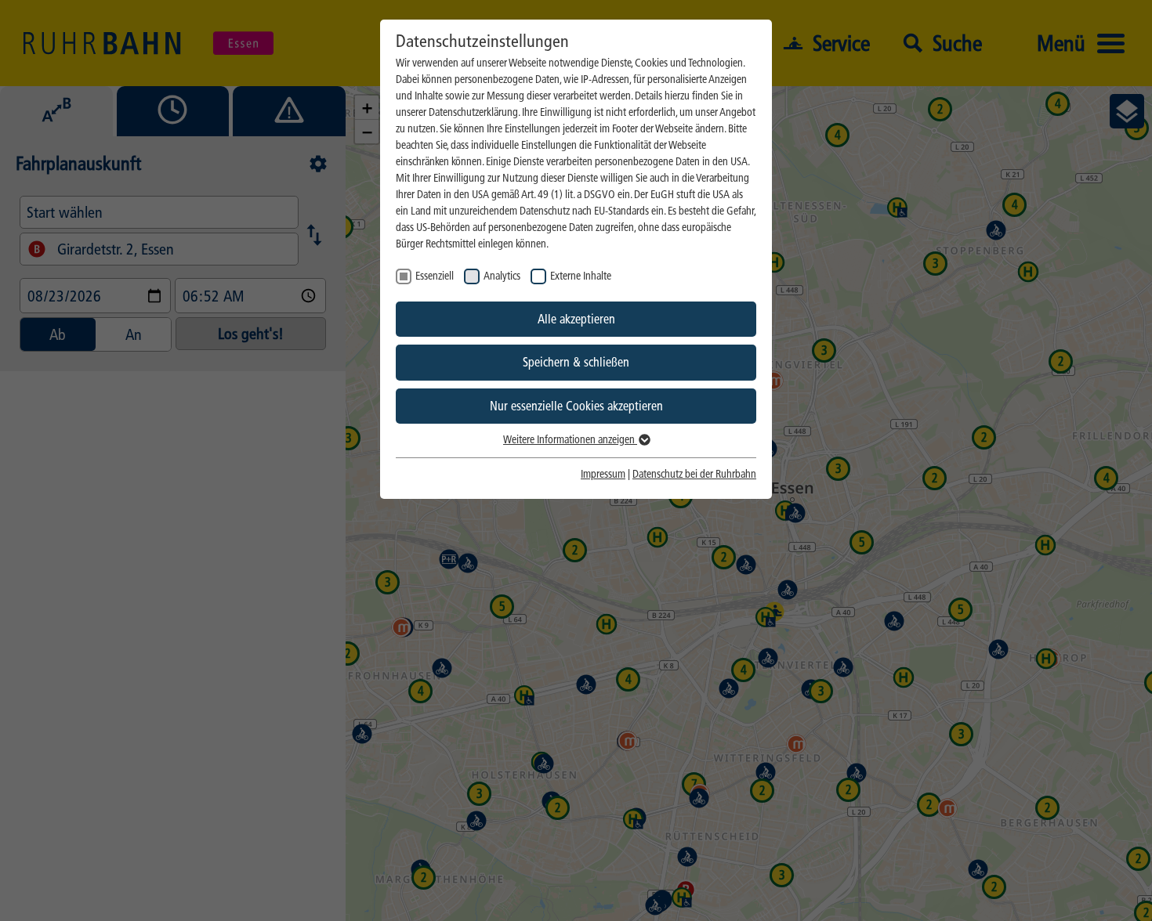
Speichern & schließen (576, 362)
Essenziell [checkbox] (434, 276)
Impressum (603, 474)
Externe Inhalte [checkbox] (580, 276)
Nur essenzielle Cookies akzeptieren (576, 406)
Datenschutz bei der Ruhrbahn (694, 474)
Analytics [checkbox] (502, 276)
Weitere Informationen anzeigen (570, 439)
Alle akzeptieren (576, 319)
